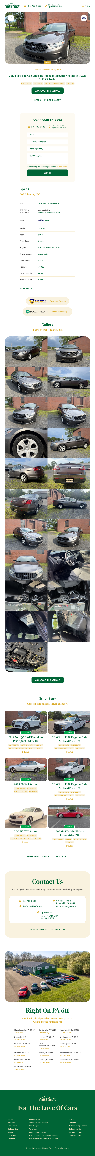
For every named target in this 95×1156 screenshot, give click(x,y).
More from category (39, 856)
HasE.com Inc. (37, 1148)
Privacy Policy (61, 167)
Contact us (42, 212)
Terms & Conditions (62, 1148)
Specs (37, 100)
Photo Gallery (52, 100)
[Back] (11, 18)
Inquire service (38, 929)
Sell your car (57, 929)
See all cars (61, 856)
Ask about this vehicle (47, 91)
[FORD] (84, 18)
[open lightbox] (26, 351)
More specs (26, 288)
